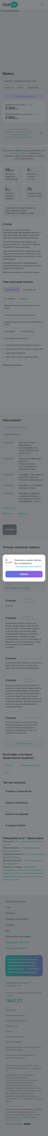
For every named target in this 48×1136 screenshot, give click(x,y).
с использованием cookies (28, 566)
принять (24, 574)
